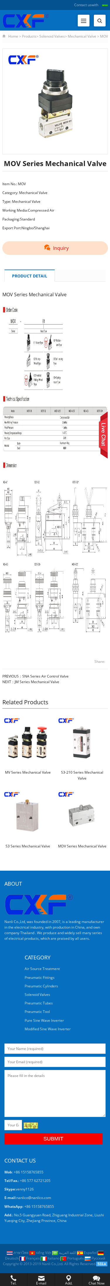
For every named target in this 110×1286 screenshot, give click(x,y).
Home (13, 36)
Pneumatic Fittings (40, 977)
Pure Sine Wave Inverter (44, 1020)
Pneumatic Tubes (39, 1003)
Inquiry (61, 248)
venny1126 (25, 1189)
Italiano (53, 1258)
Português (75, 1258)
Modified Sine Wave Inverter (48, 1028)
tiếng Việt (43, 1252)
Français (33, 1258)
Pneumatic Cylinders (41, 986)
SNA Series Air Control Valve (45, 676)
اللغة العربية (67, 1252)
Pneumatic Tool (37, 1011)
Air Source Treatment (42, 968)
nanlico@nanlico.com (33, 1197)
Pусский (98, 1258)
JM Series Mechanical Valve (37, 681)
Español (90, 1252)
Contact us (83, 4)
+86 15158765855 (39, 1206)
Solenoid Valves (52, 36)
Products (29, 36)
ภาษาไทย (21, 1252)
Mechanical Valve (82, 36)
